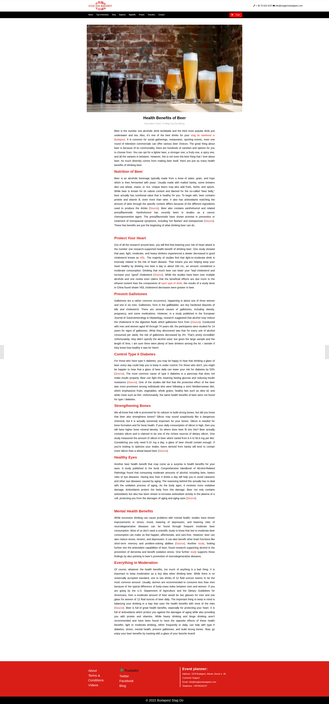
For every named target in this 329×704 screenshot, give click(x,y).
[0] (231, 13)
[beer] (164, 68)
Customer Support (191, 678)
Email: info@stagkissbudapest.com (199, 682)
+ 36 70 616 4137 (264, 5)
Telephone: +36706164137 (194, 686)
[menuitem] (91, 15)
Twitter (124, 676)
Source (154, 208)
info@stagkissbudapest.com (289, 5)
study (201, 543)
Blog (167, 124)
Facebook (126, 681)
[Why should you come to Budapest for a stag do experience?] (2, 352)
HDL (142, 257)
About (92, 670)
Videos (93, 685)
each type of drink (171, 283)
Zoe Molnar (179, 124)
